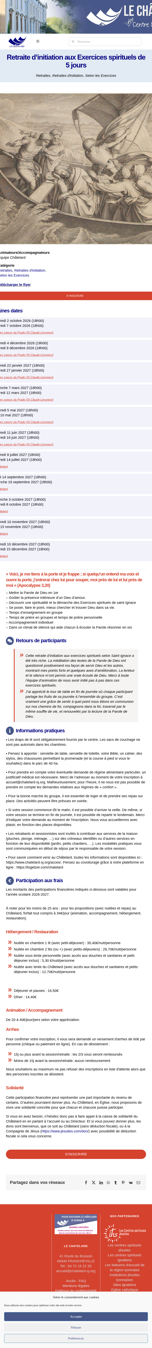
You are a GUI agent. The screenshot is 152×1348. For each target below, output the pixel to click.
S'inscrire (76, 1154)
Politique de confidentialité (76, 1291)
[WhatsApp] (108, 1182)
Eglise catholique (124, 1290)
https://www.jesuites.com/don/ (65, 1131)
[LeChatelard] (18, 33)
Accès (71, 1281)
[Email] (138, 1182)
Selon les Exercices (100, 76)
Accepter (76, 1316)
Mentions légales (76, 1286)
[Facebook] (86, 1182)
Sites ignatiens (124, 1285)
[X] (93, 1182)
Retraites (43, 76)
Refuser (76, 1327)
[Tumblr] (115, 1182)
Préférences (76, 1338)
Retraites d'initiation (67, 76)
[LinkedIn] (101, 1182)
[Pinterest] (123, 1182)
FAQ (82, 1281)
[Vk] (131, 1182)
